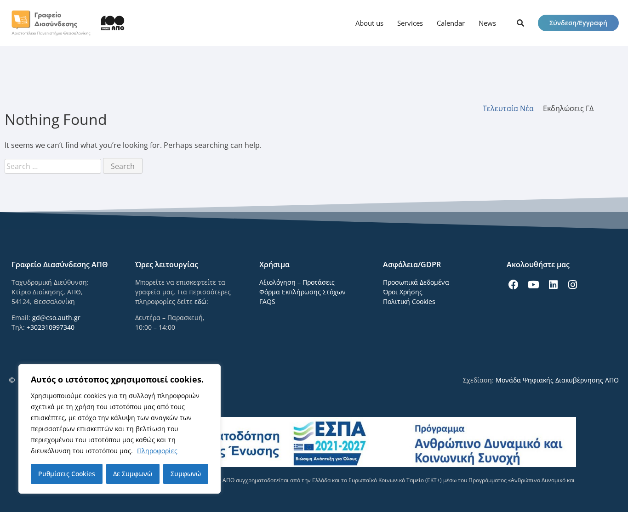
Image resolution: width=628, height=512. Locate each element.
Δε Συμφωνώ (132, 473)
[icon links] (520, 23)
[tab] (513, 108)
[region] (119, 429)
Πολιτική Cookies (409, 301)
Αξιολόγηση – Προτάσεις (297, 282)
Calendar (451, 23)
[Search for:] (54, 166)
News (487, 23)
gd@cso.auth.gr (56, 317)
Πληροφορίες (157, 450)
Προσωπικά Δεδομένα (416, 282)
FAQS (267, 301)
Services (410, 23)
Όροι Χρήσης (402, 291)
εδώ (200, 301)
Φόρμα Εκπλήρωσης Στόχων (302, 291)
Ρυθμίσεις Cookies (66, 473)
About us (369, 23)
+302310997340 (50, 327)
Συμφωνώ (186, 473)
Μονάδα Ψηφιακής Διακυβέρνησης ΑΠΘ (557, 380)
